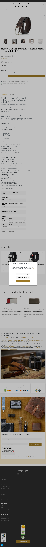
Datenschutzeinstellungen (23, 274)
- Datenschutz (26, 283)
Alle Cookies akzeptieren (23, 281)
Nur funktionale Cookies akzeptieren (23, 277)
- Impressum (20, 283)
